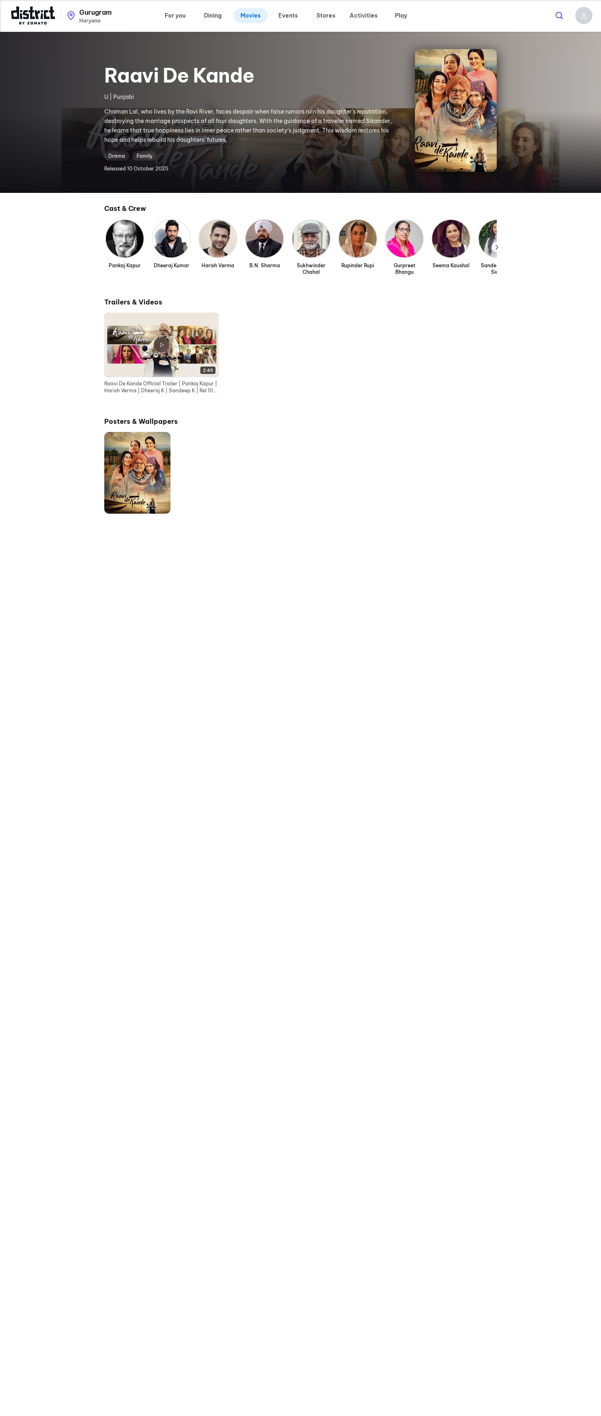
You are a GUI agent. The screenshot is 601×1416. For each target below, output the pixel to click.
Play (401, 15)
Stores (325, 15)
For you (175, 15)
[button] (583, 15)
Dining (213, 15)
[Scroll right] (497, 247)
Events (288, 15)
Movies (250, 15)
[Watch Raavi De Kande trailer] (456, 110)
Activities (363, 15)
